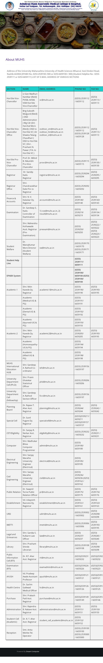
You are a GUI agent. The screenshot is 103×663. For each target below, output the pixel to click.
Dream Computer (32, 651)
